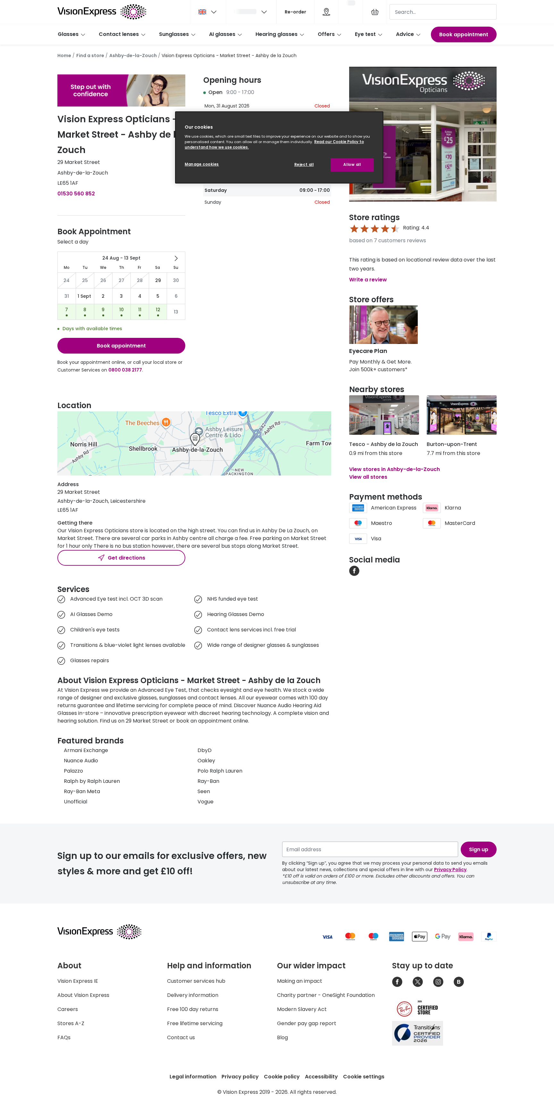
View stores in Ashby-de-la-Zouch (394, 469)
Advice (405, 34)
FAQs (64, 1037)
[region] (279, 147)
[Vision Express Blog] (459, 982)
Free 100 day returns (192, 1009)
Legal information (193, 1076)
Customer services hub (196, 981)
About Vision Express (83, 995)
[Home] (101, 12)
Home (64, 55)
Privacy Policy (450, 869)
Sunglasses (174, 34)
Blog (282, 1037)
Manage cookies (202, 164)
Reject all (304, 164)
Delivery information (192, 995)
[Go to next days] (176, 258)
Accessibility (321, 1076)
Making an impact (299, 981)
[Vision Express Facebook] (397, 982)
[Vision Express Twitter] (418, 982)
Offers (326, 34)
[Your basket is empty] (375, 12)
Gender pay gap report (306, 1023)
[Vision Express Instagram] (438, 982)
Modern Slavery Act (302, 1009)
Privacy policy (240, 1076)
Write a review (368, 279)
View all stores (368, 477)
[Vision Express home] (105, 932)
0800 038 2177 (125, 370)
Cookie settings (363, 1076)
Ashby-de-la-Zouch (133, 55)
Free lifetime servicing (194, 1023)
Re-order (295, 12)
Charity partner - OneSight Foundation (326, 995)
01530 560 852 (76, 193)
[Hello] (251, 12)
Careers (67, 1009)
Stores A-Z (70, 1023)
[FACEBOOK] (354, 570)
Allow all (352, 164)
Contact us (181, 1037)
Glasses (68, 34)
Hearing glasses (277, 34)
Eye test (365, 34)
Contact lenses (119, 34)
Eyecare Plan (368, 351)
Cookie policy (282, 1076)
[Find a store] (326, 12)
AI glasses (222, 34)
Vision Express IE (77, 981)
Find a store (90, 55)
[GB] (208, 12)
